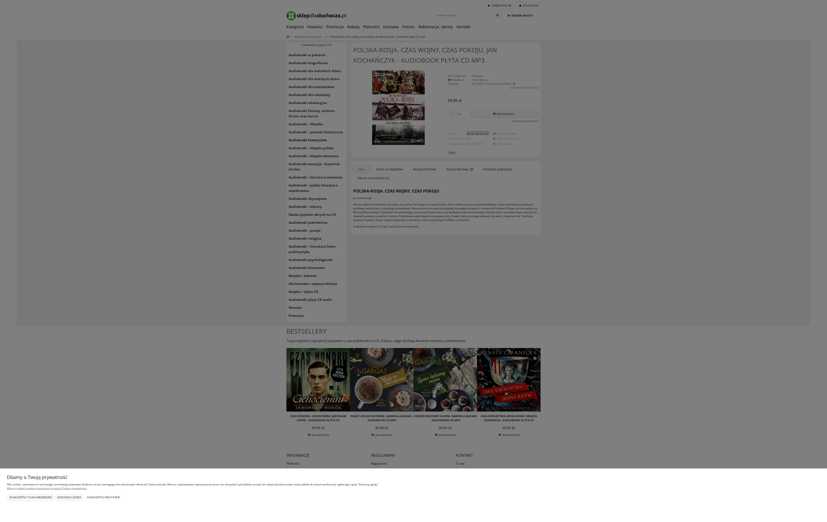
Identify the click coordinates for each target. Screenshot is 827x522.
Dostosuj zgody (69, 497)
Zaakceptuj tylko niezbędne (30, 497)
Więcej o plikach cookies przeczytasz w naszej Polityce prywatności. (47, 488)
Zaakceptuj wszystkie (103, 497)
